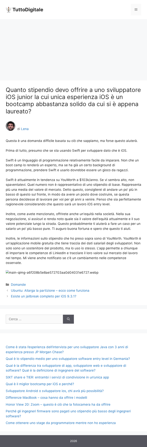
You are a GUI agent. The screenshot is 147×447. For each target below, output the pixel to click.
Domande (18, 285)
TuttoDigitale (27, 9)
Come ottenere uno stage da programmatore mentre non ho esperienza (61, 423)
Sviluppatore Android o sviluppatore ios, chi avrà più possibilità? (55, 391)
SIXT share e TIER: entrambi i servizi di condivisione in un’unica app (57, 377)
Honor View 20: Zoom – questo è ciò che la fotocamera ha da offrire (58, 404)
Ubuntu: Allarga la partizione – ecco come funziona (50, 290)
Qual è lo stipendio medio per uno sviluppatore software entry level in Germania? (68, 359)
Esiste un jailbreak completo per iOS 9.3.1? (43, 296)
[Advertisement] (73, 48)
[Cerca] (68, 319)
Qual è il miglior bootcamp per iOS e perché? (40, 384)
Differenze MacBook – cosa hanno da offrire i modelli (46, 398)
